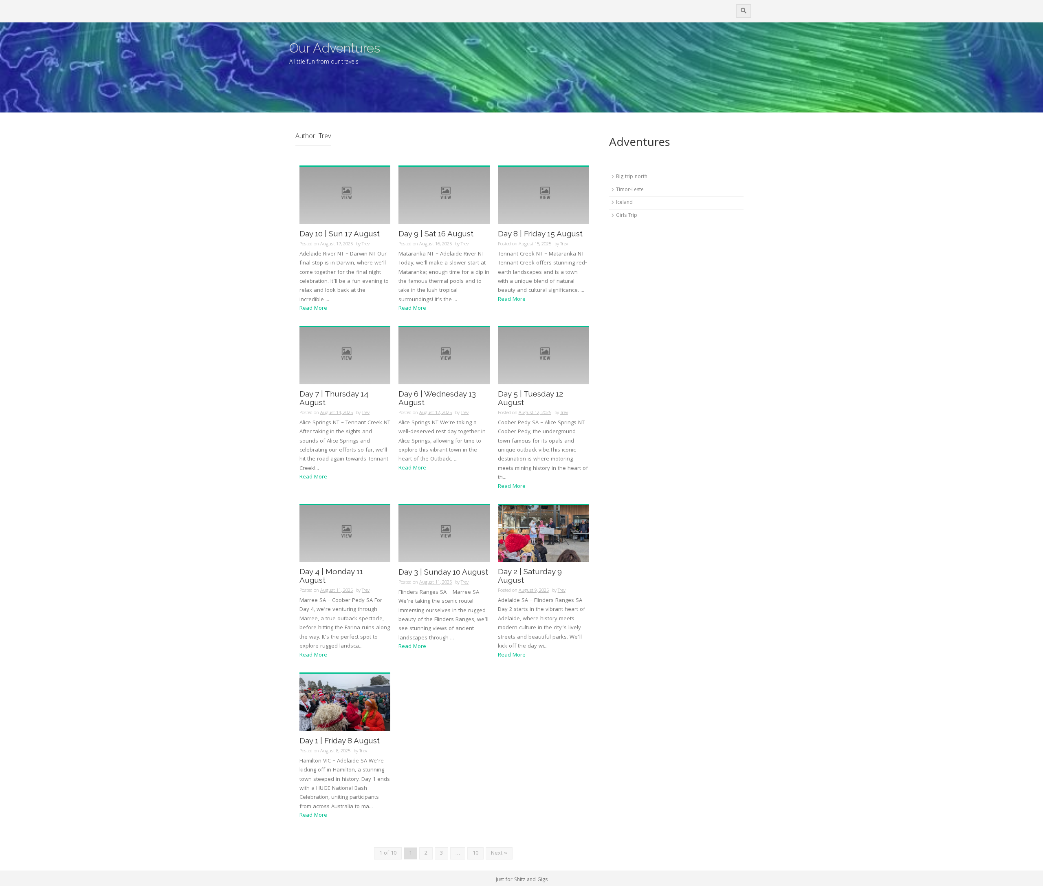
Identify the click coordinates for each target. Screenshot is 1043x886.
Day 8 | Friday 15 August (540, 233)
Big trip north (631, 177)
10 (475, 853)
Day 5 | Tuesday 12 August (530, 398)
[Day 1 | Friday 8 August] (344, 702)
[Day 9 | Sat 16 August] (443, 195)
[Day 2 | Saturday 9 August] (543, 533)
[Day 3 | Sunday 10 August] (443, 533)
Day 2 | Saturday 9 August (530, 575)
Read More (313, 308)
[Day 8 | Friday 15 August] (543, 195)
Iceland (624, 202)
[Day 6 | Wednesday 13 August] (443, 355)
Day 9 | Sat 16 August (435, 233)
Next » (499, 853)
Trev (366, 244)
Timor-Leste (630, 190)
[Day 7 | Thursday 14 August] (344, 355)
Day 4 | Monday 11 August (331, 575)
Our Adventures (334, 47)
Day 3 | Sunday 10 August (443, 572)
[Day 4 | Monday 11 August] (344, 533)
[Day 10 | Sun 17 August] (344, 195)
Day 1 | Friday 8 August (339, 740)
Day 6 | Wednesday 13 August (437, 398)
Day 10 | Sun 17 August (339, 233)
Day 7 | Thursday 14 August (333, 398)
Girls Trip (626, 216)
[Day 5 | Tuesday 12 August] (543, 355)
